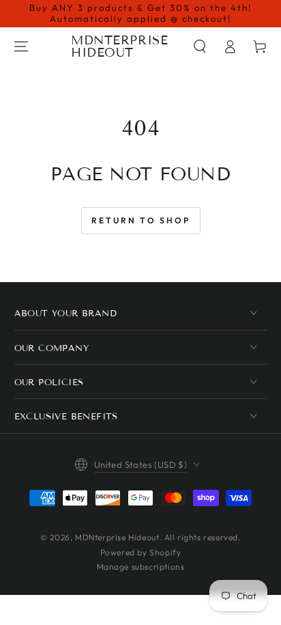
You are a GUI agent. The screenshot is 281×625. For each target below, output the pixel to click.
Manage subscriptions (141, 566)
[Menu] (21, 46)
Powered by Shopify (140, 552)
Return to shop (140, 220)
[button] (200, 46)
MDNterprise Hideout (117, 537)
